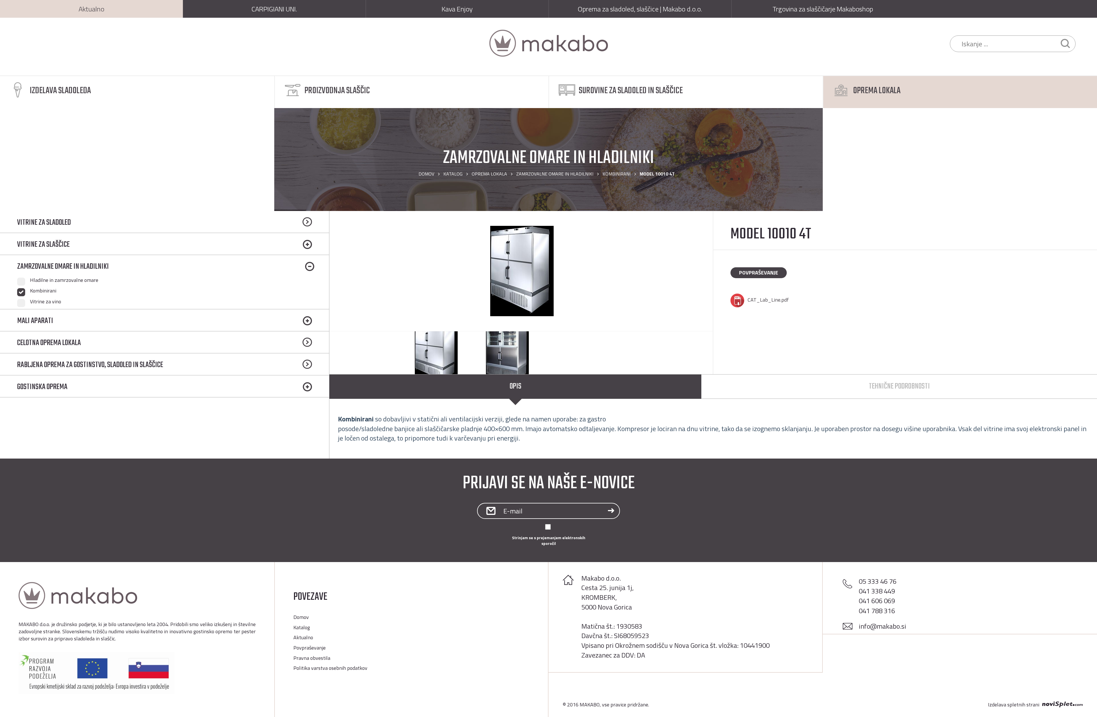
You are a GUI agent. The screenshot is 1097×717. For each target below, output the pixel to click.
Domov (426, 173)
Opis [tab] (515, 386)
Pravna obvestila (311, 658)
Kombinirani (616, 173)
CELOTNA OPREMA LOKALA (49, 343)
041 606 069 (877, 600)
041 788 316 (877, 611)
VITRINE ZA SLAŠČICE (43, 244)
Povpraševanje (758, 272)
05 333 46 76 (877, 581)
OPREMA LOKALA (489, 173)
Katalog (453, 173)
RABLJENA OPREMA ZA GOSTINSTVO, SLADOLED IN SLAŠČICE (90, 365)
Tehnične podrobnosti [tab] (899, 386)
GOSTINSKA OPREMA (42, 387)
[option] (521, 271)
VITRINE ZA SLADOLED (44, 222)
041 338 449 (877, 591)
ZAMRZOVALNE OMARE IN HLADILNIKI (554, 173)
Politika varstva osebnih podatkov (330, 668)
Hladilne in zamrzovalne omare (64, 280)
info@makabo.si (882, 626)
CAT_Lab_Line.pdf (768, 300)
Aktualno (303, 637)
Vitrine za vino (45, 301)
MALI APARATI (35, 321)
